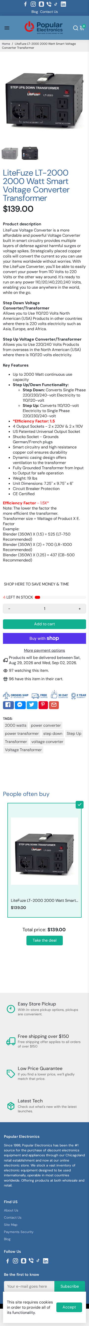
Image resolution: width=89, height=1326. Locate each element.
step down (52, 733)
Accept (69, 1307)
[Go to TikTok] (55, 4)
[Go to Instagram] (33, 4)
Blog (34, 11)
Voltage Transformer (23, 749)
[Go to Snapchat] (41, 4)
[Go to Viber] (48, 4)
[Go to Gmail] (54, 705)
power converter (46, 725)
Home (6, 44)
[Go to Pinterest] (43, 705)
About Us (11, 1210)
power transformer (22, 733)
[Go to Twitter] (32, 705)
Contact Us (49, 11)
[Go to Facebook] (25, 4)
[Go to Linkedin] (63, 4)
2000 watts (15, 725)
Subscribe (70, 1286)
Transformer (16, 741)
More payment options (44, 650)
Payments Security (19, 1232)
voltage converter (47, 741)
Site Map (10, 1225)
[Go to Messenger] (20, 705)
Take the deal (45, 940)
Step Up (74, 733)
